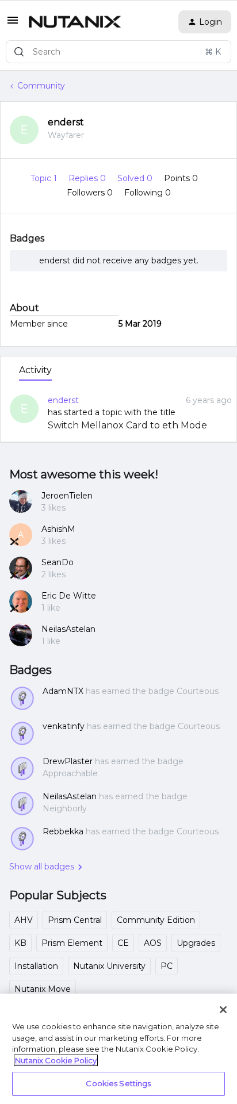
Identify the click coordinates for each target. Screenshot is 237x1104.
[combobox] (118, 51)
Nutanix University (109, 966)
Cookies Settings (118, 1083)
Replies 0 (88, 178)
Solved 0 (136, 178)
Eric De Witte (68, 596)
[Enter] (19, 51)
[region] (118, 1049)
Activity (35, 370)
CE (123, 943)
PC (166, 966)
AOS (153, 943)
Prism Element (71, 943)
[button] (13, 24)
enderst (66, 122)
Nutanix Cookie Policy (56, 1060)
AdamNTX (63, 691)
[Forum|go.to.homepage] (75, 22)
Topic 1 (44, 178)
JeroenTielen (67, 495)
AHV (23, 920)
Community (41, 85)
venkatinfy (64, 726)
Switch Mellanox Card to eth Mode (127, 425)
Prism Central (75, 920)
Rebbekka (63, 831)
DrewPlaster (68, 761)
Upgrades (196, 943)
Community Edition (156, 920)
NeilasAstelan (68, 629)
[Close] (223, 1009)
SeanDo (57, 562)
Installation (36, 966)
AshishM (58, 529)
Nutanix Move (42, 989)
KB (20, 943)
